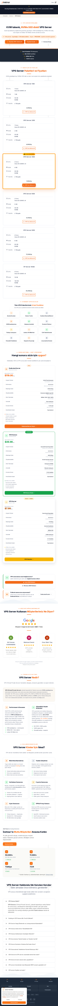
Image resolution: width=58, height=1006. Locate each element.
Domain (29, 986)
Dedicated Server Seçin (28, 426)
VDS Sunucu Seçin (28, 492)
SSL (48, 986)
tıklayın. (37, 663)
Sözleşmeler (32, 1002)
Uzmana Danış (47, 41)
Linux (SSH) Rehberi (30, 582)
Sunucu (11, 15)
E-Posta (29, 989)
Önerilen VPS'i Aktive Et (15, 41)
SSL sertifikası (44, 718)
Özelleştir (20, 999)
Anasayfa (5, 15)
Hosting (10, 986)
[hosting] (5, 2)
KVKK (28, 1002)
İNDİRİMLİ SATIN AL (29, 12)
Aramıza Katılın (9, 844)
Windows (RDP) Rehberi (30, 585)
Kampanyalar (48, 989)
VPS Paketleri (28, 559)
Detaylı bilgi (49, 874)
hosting (18, 765)
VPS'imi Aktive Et (30, 111)
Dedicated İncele (45, 594)
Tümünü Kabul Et (14, 1002)
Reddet (8, 999)
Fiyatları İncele (31, 41)
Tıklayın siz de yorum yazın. (29, 664)
